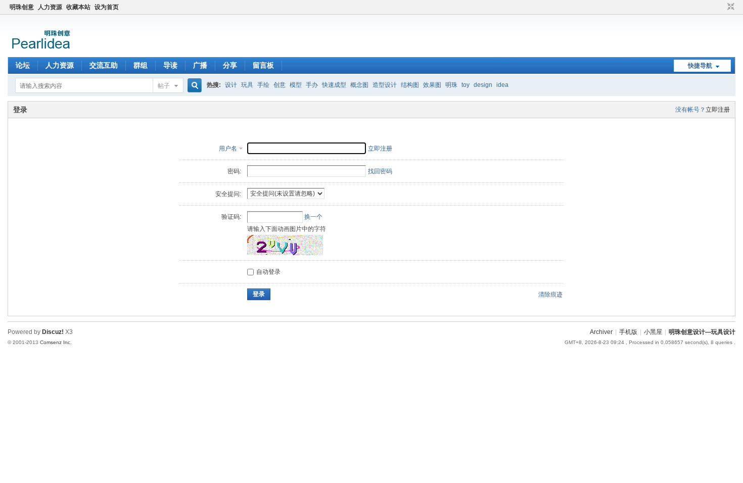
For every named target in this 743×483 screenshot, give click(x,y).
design (483, 84)
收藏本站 (78, 7)
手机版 (628, 331)
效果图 (432, 84)
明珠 (451, 84)
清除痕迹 (550, 294)
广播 (200, 65)
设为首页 (107, 7)
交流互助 (103, 65)
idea (502, 84)
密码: (234, 171)
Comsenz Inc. (56, 342)
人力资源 (50, 7)
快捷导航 (700, 65)
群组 (140, 65)
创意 (279, 84)
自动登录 (268, 271)
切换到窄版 (729, 7)
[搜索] (193, 85)
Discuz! (53, 331)
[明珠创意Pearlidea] (40, 51)
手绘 (263, 84)
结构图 (410, 84)
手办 (312, 84)
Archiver (601, 331)
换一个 (313, 216)
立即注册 (718, 109)
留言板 (263, 65)
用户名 (228, 148)
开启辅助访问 (721, 7)
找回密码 (380, 171)
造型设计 (385, 84)
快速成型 (334, 84)
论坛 (23, 65)
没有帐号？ (690, 109)
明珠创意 (22, 7)
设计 (231, 84)
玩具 (247, 84)
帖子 (164, 85)
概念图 (359, 84)
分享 (230, 65)
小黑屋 (653, 331)
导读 (170, 65)
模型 (296, 84)
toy (465, 84)
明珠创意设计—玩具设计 (702, 331)
